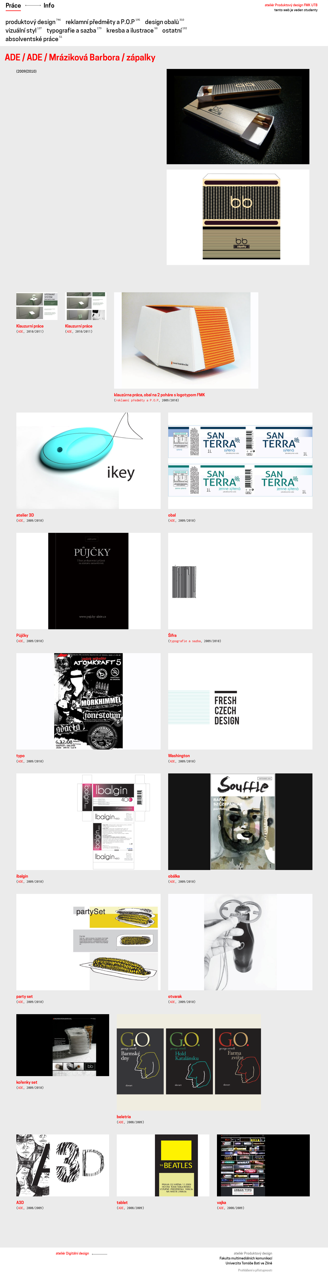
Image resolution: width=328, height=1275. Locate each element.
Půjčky (22, 636)
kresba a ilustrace (132, 30)
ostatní (174, 30)
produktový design (33, 22)
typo (20, 756)
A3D (20, 1203)
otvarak (175, 997)
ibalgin (22, 877)
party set (24, 997)
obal (172, 516)
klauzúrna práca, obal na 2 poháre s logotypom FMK (159, 395)
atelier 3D (25, 516)
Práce (13, 6)
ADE (12, 58)
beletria (124, 1117)
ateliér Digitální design (72, 1253)
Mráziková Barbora (84, 58)
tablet (122, 1203)
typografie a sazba (74, 30)
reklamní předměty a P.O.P (103, 22)
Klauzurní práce (30, 326)
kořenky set (26, 1083)
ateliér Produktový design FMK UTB (291, 5)
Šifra (172, 636)
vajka (221, 1203)
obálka (174, 877)
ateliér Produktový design (253, 1253)
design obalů (164, 22)
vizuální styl (24, 30)
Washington (179, 756)
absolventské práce (34, 39)
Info (49, 6)
